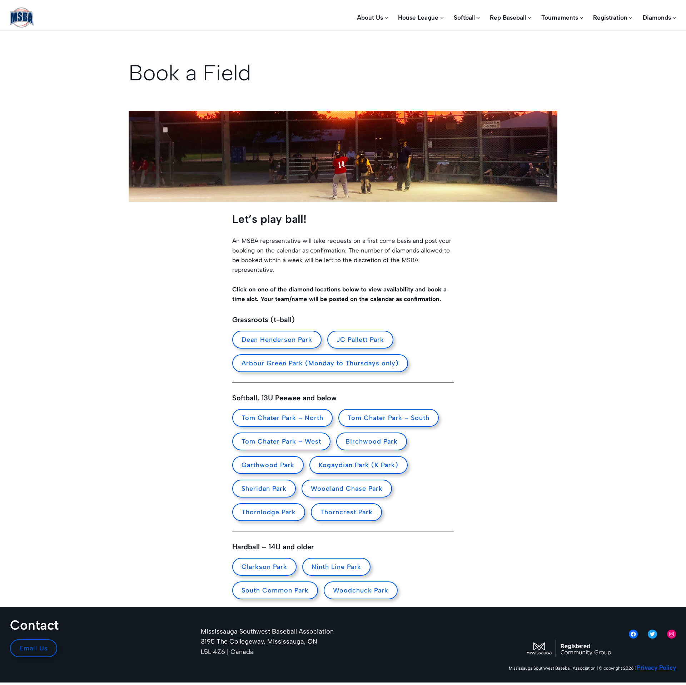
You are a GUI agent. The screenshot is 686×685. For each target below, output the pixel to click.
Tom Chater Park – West (281, 441)
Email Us (33, 648)
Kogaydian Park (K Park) (358, 465)
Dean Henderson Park (277, 340)
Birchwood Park (372, 441)
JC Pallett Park (360, 340)
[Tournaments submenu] (581, 17)
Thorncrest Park (346, 512)
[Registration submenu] (630, 17)
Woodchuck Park (360, 590)
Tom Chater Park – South (388, 418)
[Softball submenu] (478, 17)
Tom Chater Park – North (282, 418)
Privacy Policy (656, 667)
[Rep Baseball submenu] (529, 17)
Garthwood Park (268, 465)
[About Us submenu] (386, 17)
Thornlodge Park (269, 512)
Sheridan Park (264, 488)
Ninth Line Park (336, 567)
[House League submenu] (442, 17)
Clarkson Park (264, 567)
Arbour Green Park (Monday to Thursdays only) (320, 363)
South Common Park (275, 590)
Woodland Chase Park (347, 488)
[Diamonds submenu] (674, 17)
